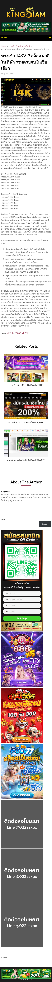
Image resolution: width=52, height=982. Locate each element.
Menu (4, 37)
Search (4, 519)
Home (3, 46)
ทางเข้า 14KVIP (22, 333)
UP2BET (5, 957)
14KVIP (10, 333)
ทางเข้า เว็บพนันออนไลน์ (19, 46)
